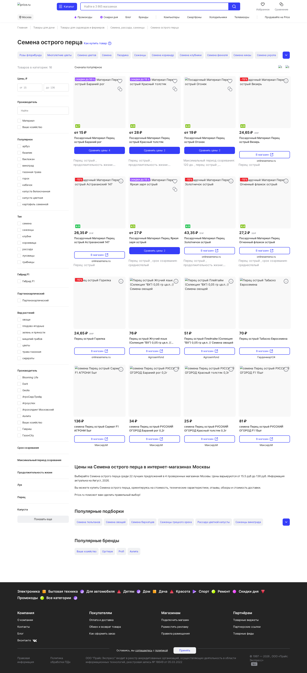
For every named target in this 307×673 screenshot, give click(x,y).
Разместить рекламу (174, 626)
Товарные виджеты (246, 620)
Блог (20, 633)
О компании (25, 620)
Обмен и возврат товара (105, 626)
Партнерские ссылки (247, 626)
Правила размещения (175, 633)
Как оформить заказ (102, 633)
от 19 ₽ (190, 132)
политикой (161, 650)
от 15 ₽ (80, 132)
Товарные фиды (243, 633)
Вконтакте (24, 640)
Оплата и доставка (101, 620)
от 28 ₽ (135, 132)
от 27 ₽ (135, 233)
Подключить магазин (175, 620)
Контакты (23, 626)
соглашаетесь (143, 650)
